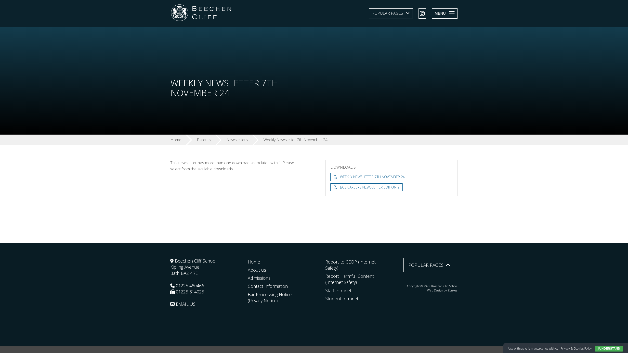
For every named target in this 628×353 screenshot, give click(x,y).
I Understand (609, 348)
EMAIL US (185, 304)
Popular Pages (387, 13)
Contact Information (268, 286)
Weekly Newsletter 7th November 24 (372, 177)
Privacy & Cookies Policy (576, 348)
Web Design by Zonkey (442, 290)
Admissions (259, 278)
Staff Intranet (338, 290)
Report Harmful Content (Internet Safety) (349, 279)
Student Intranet (341, 299)
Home (254, 262)
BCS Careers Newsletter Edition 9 (369, 187)
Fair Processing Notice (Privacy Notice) (270, 297)
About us (257, 270)
